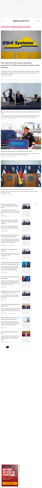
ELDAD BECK (11, 194)
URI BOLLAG (4, 300)
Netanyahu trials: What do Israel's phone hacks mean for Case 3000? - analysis (9, 221)
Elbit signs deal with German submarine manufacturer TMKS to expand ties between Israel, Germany (20, 65)
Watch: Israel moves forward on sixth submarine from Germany (16, 151)
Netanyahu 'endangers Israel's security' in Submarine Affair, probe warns (9, 205)
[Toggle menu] (2, 20)
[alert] (10, 475)
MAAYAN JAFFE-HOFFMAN (11, 313)
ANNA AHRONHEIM (5, 245)
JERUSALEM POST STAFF (6, 216)
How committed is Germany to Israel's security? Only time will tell (17, 189)
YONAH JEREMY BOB (13, 156)
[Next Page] (26, 347)
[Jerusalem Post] (21, 21)
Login (38, 20)
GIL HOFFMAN (4, 313)
